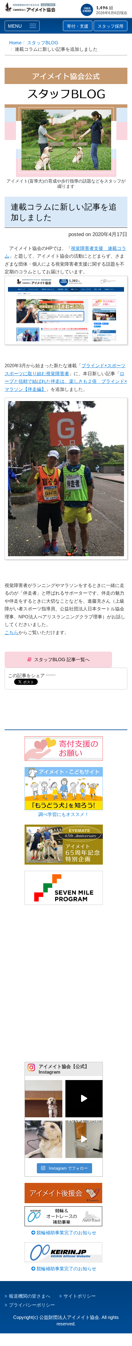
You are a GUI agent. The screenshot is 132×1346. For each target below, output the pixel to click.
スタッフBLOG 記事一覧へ (62, 659)
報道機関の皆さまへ (29, 1296)
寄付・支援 (77, 26)
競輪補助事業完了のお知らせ (65, 1232)
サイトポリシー (80, 1296)
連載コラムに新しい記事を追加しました (64, 212)
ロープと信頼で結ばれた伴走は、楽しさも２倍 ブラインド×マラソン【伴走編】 (66, 381)
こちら (11, 632)
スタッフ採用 (110, 26)
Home (15, 42)
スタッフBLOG (42, 42)
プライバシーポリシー (32, 1305)
